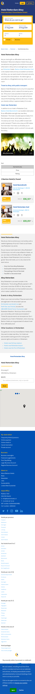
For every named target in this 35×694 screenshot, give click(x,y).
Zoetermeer (4, 620)
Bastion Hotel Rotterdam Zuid (24, 69)
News (2, 476)
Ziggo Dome (4, 642)
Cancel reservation (7, 445)
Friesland (3, 520)
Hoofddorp (3, 589)
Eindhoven (3, 577)
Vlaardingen (4, 618)
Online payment (6, 440)
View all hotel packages (6, 650)
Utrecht (3, 537)
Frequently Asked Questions (10, 438)
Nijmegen (3, 603)
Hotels (17, 3)
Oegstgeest (3, 606)
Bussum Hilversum (5, 566)
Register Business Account (9, 465)
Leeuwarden (4, 594)
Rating (17, 174)
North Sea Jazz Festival (8, 307)
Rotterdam (7, 69)
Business (17, 40)
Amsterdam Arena (5, 632)
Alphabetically (17, 167)
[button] (22, 3)
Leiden (2, 592)
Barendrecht (4, 558)
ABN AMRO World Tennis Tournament (12, 309)
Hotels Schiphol (4, 629)
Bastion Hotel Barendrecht (9, 111)
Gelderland (3, 522)
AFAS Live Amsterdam (6, 634)
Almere (2, 546)
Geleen (2, 579)
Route (3, 377)
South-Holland (4, 539)
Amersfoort (3, 548)
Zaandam (3, 623)
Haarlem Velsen (4, 584)
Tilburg (2, 613)
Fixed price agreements (8, 458)
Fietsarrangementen (6, 648)
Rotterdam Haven (5, 639)
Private (8, 40)
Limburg (3, 530)
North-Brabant (4, 532)
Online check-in (6, 442)
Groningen (3, 525)
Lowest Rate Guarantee (8, 486)
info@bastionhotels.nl (10, 499)
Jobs (2, 481)
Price (17, 170)
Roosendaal (4, 608)
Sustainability (5, 483)
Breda (2, 561)
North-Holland (4, 535)
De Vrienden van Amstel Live (10, 304)
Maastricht (3, 597)
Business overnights (7, 455)
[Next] (30, 144)
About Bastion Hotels (7, 473)
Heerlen (3, 587)
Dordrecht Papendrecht (6, 574)
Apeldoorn (3, 556)
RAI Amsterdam (4, 637)
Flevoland (3, 527)
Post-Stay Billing (6, 460)
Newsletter (4, 478)
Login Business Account (8, 463)
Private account (6, 447)
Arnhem (3, 551)
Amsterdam (4, 553)
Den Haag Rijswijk (5, 568)
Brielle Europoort (5, 563)
